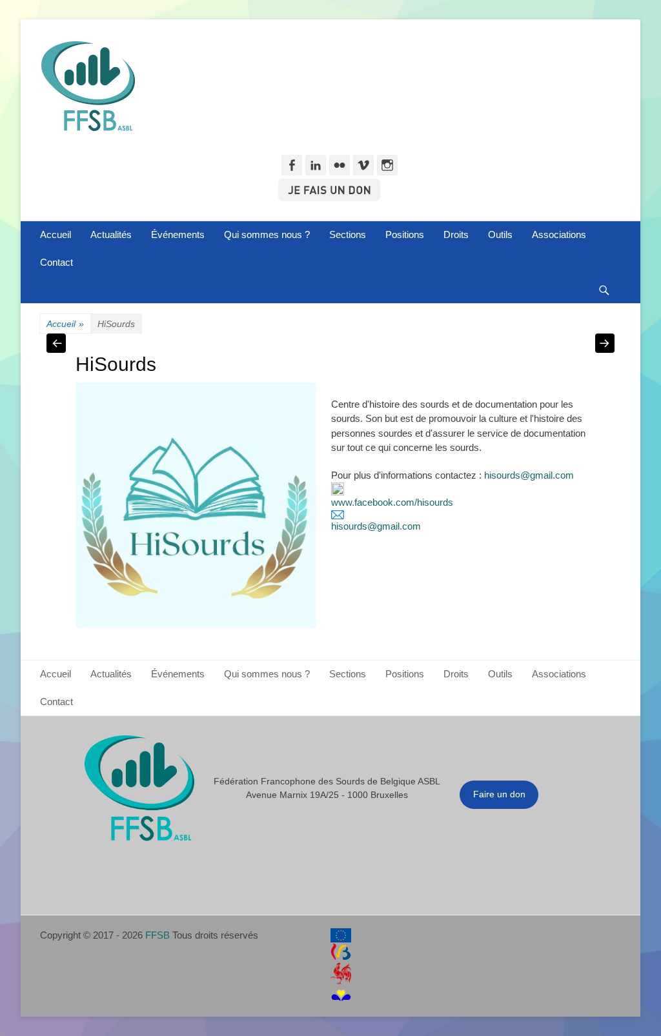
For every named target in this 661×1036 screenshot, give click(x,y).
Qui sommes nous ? (267, 234)
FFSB (157, 935)
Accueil (55, 234)
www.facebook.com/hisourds (392, 502)
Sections (347, 234)
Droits (456, 234)
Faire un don (499, 794)
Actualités (111, 234)
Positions (404, 234)
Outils (500, 234)
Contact (56, 262)
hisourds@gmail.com (529, 475)
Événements (178, 234)
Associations (559, 234)
